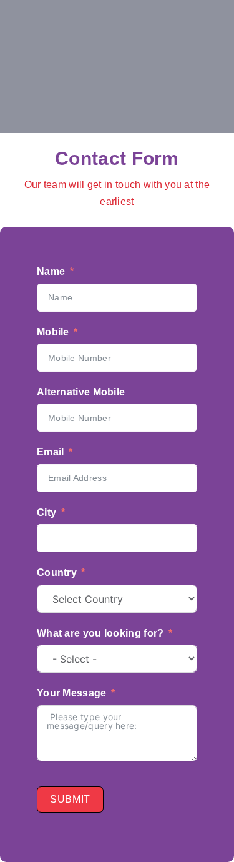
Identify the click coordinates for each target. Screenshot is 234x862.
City (46, 512)
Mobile (53, 332)
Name (51, 271)
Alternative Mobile (81, 392)
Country (57, 572)
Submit (70, 799)
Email (50, 452)
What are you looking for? (100, 633)
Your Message (72, 693)
